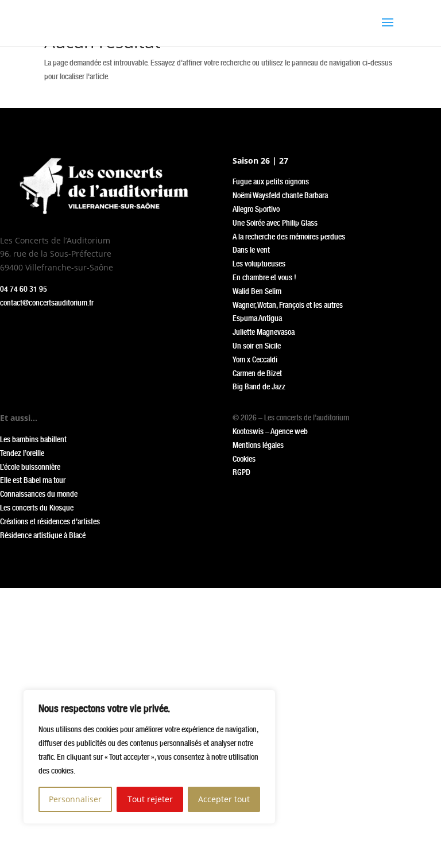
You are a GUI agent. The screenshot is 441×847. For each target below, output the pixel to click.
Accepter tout (224, 799)
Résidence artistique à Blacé (43, 535)
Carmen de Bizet (257, 373)
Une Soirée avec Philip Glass (275, 222)
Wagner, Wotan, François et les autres (288, 305)
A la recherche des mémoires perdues (289, 236)
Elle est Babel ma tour (32, 480)
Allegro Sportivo (256, 209)
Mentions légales (258, 445)
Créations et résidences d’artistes (50, 521)
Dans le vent (251, 249)
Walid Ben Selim (257, 291)
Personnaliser (75, 799)
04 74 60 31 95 (23, 288)
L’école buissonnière (30, 466)
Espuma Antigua (257, 318)
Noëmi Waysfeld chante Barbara (280, 195)
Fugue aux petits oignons (271, 181)
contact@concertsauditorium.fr (47, 302)
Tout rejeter (150, 799)
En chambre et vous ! (264, 277)
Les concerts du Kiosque (37, 507)
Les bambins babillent (33, 439)
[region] (149, 757)
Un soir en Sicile (257, 345)
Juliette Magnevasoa (264, 332)
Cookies (244, 458)
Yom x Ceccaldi (255, 359)
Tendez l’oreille (22, 453)
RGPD (241, 472)
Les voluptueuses (259, 263)
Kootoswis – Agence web (270, 431)
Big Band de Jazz (259, 386)
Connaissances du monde (39, 493)
